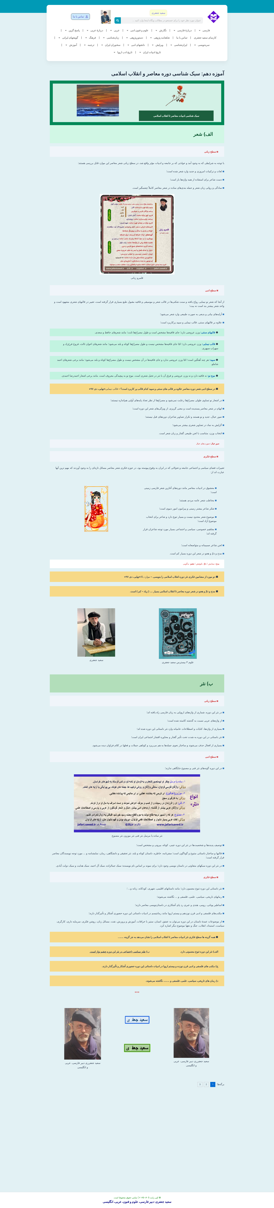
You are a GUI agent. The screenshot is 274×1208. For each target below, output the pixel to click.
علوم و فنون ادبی (139, 30)
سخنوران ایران (112, 44)
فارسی (206, 30)
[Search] (117, 20)
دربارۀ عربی (96, 30)
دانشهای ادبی (138, 44)
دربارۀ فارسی (184, 30)
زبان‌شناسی (113, 37)
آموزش (73, 44)
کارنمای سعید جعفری (205, 37)
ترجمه (91, 44)
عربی (117, 30)
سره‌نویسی (203, 44)
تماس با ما (181, 37)
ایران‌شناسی (180, 44)
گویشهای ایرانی (70, 37)
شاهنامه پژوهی (162, 37)
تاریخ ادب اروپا (124, 52)
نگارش (162, 30)
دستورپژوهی (136, 37)
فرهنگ (92, 37)
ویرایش (159, 44)
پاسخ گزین (74, 30)
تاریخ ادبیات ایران (152, 52)
